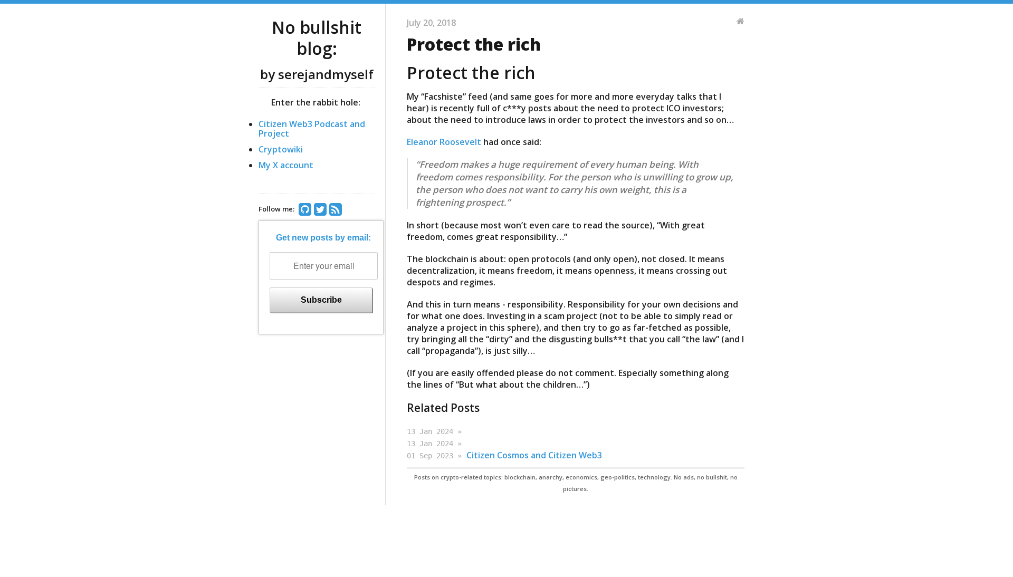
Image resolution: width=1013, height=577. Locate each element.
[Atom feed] (337, 210)
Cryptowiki (281, 149)
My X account (286, 165)
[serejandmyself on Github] (306, 210)
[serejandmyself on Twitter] (321, 210)
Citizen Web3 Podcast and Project (312, 128)
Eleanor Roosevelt (444, 142)
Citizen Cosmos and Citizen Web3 (534, 455)
